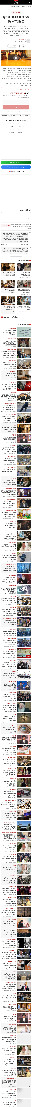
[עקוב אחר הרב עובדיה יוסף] (11, 116)
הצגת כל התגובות (16, 255)
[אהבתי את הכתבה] (20, 126)
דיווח (7, 244)
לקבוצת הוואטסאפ (14, 162)
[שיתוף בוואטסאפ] (23, 45)
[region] (16, 58)
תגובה (2, 244)
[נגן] (16, 58)
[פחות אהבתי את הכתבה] (12, 126)
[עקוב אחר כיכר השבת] (23, 116)
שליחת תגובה (6, 225)
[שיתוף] (19, 45)
